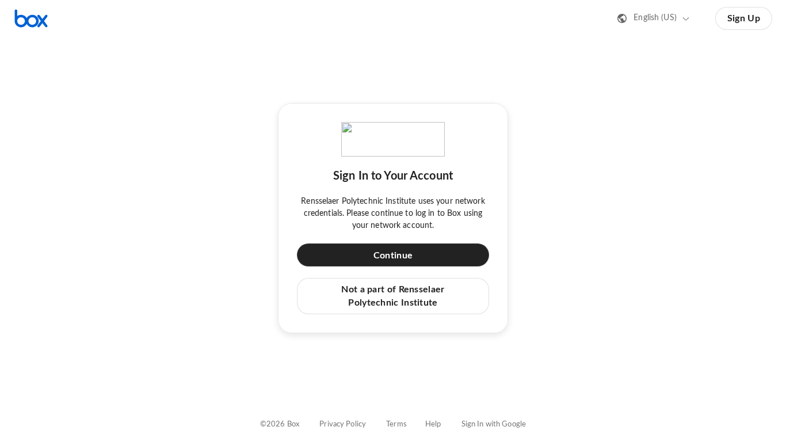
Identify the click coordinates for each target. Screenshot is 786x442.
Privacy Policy (342, 424)
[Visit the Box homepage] (31, 18)
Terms (396, 424)
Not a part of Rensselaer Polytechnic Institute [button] (392, 296)
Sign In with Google (493, 424)
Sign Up (743, 18)
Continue (393, 255)
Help (433, 424)
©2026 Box (279, 424)
